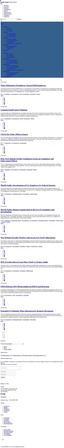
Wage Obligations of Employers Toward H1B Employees (23, 85)
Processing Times (8, 432)
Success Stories (7, 349)
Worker (38, 94)
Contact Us (6, 16)
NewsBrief (33, 94)
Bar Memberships (8, 423)
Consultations (7, 9)
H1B (21, 94)
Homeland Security (17, 194)
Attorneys (6, 8)
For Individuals (34, 220)
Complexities (7, 118)
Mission (6, 407)
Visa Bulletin (7, 433)
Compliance (7, 94)
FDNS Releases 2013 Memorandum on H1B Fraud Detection (25, 286)
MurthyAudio (33, 194)
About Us (6, 5)
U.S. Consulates (8, 435)
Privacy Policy (7, 422)
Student (28, 246)
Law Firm (6, 6)
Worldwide (6, 409)
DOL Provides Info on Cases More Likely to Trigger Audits (24, 262)
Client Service (7, 12)
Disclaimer (6, 420)
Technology (7, 410)
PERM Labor (29, 271)
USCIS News (34, 246)
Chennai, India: (4, 400)
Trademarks (7, 418)
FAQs (5, 348)
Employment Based (16, 220)
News (5, 346)
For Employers (15, 94)
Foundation (6, 15)
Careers (5, 411)
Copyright (6, 419)
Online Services (8, 13)
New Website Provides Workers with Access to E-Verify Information (28, 238)
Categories (3, 343)
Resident (3, 222)
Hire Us (6, 11)
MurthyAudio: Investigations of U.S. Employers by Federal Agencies (28, 185)
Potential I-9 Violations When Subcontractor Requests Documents (27, 311)
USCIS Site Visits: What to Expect (14, 134)
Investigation (26, 94)
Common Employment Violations (14, 110)
